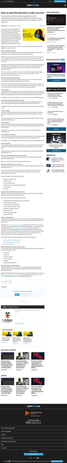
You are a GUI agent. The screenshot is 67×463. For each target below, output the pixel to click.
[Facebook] (29, 458)
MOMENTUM (10, 1)
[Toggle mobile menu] (65, 5)
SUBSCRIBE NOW (33, 454)
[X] (33, 458)
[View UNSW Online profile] (7, 317)
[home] (33, 406)
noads (10, 281)
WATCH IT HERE (52, 34)
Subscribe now (56, 150)
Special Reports (55, 60)
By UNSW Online (4, 25)
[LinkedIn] (31, 458)
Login (51, 1)
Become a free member (60, 1)
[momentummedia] (33, 414)
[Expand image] (24, 39)
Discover (5, 281)
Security (19, 25)
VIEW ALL (56, 129)
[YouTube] (38, 458)
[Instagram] (35, 458)
